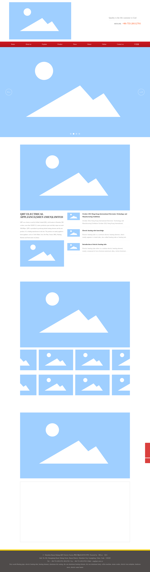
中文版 (136, 44)
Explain (44, 44)
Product (60, 44)
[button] (141, 92)
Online (104, 44)
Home (13, 44)
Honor (89, 44)
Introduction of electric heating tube (94, 244)
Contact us (120, 44)
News (75, 44)
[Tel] (147, 450)
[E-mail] (147, 445)
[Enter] (37, 237)
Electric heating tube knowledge (93, 230)
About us (28, 44)
